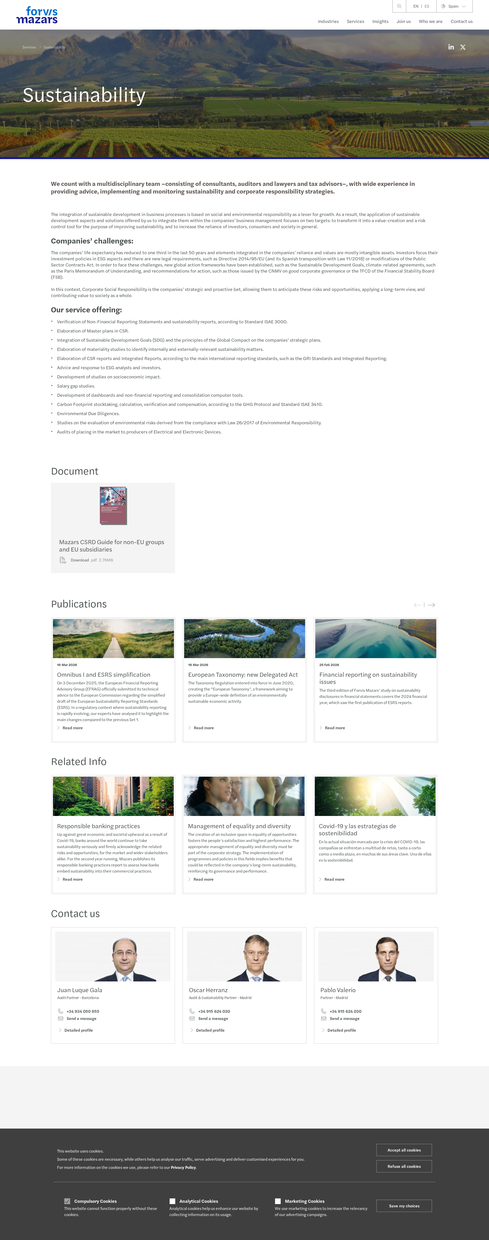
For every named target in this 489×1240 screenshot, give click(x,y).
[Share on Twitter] (463, 47)
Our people (395, 1121)
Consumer (30, 1127)
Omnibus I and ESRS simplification (104, 674)
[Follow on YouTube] (280, 1080)
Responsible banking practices (98, 825)
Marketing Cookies (304, 1201)
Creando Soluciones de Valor (227, 1127)
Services (355, 21)
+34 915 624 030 (213, 1011)
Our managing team (310, 1127)
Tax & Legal (122, 1127)
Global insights (216, 1121)
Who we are (431, 21)
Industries (328, 21)
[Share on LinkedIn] (451, 47)
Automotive (31, 1115)
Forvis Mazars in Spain (312, 1121)
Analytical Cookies (199, 1201)
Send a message (81, 1018)
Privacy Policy (183, 1167)
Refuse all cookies (404, 1166)
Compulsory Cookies (95, 1201)
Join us (404, 21)
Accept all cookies (404, 1150)
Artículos (211, 1115)
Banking (28, 1121)
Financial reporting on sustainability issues (368, 678)
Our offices (394, 1127)
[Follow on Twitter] (256, 1080)
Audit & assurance (127, 1121)
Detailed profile (78, 1030)
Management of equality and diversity (239, 825)
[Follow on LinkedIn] (244, 1080)
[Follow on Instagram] (268, 1080)
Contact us (462, 21)
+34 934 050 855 (82, 1011)
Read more (73, 728)
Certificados (304, 1115)
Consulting (122, 1115)
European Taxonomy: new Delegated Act (243, 674)
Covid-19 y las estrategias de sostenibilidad (357, 829)
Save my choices (404, 1206)
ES (427, 6)
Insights (380, 21)
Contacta (393, 1115)
